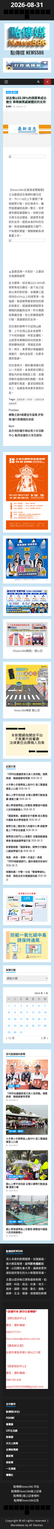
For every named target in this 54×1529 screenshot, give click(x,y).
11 (27, 1012)
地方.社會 (12, 1131)
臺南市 (20, 1131)
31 (21, 1032)
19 (33, 1019)
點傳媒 (8, 106)
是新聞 (9, 1462)
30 (15, 1032)
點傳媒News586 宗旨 (26, 1486)
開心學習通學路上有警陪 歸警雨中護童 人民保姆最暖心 (27, 1210)
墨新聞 (9, 1456)
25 (27, 1025)
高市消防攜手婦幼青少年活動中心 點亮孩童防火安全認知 (26, 430)
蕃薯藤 (9, 1424)
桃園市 (11, 1086)
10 (21, 1012)
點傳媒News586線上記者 (26, 1491)
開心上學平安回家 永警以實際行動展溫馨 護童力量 (27, 1165)
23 (15, 1025)
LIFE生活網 (11, 1430)
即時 (47, 82)
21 (45, 1019)
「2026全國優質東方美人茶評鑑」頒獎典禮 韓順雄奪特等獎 (27, 1075)
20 (39, 1019)
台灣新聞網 (12, 1449)
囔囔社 (9, 1475)
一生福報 (11, 1468)
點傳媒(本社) (13, 1411)
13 (39, 1012)
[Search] (38, 82)
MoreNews (17, 1525)
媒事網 (9, 1437)
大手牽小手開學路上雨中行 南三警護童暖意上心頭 (27, 1120)
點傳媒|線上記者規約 (26, 1496)
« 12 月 (10, 1038)
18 (27, 1019)
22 (9, 1025)
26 (33, 1025)
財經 (17, 1086)
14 (45, 1012)
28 (45, 1025)
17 (21, 1019)
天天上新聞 (12, 1443)
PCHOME (10, 1418)
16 (15, 1019)
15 (9, 1019)
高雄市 (14, 92)
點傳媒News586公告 (26, 1500)
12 (33, 1012)
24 (21, 1025)
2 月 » (44, 1038)
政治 (8, 92)
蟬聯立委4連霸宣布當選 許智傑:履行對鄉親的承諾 (26, 414)
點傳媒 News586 (27, 52)
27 (39, 1025)
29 (9, 1032)
